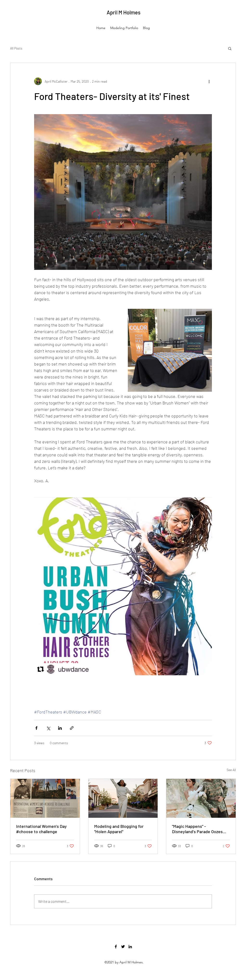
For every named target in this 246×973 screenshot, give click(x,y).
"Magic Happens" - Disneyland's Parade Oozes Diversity (197, 829)
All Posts (16, 48)
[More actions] (209, 81)
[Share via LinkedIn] (60, 728)
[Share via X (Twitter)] (48, 728)
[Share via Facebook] (36, 728)
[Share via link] (71, 728)
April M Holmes (124, 12)
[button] (230, 48)
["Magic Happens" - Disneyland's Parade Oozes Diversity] (201, 798)
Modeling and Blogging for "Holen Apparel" (119, 829)
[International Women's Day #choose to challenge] (45, 798)
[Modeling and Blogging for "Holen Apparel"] (123, 798)
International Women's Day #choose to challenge (41, 829)
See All (231, 770)
